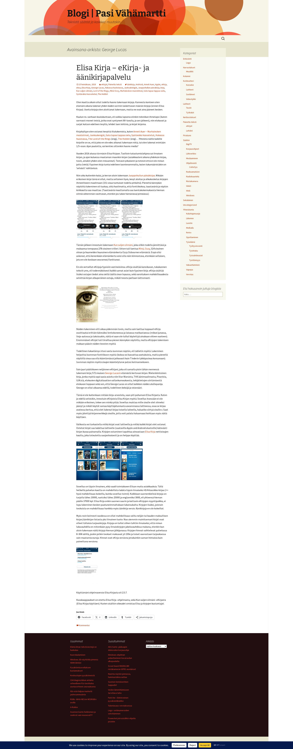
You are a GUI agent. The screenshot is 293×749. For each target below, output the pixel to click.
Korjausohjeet (192, 148)
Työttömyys (194, 260)
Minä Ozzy (114, 90)
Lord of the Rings (101, 90)
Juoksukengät (130, 87)
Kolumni (186, 76)
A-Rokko (74, 707)
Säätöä (186, 140)
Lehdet (189, 130)
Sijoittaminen (192, 237)
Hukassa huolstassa (114, 87)
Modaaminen (192, 158)
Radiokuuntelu (192, 176)
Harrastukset (189, 67)
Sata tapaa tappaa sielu (154, 90)
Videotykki (191, 99)
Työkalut (190, 112)
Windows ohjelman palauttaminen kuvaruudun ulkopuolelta (120, 658)
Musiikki (189, 71)
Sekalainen (188, 200)
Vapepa (189, 269)
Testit (188, 107)
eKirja (164, 84)
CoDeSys (193, 167)
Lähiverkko (191, 153)
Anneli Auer (149, 84)
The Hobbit (103, 94)
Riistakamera (192, 181)
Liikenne (190, 218)
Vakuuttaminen (193, 265)
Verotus (189, 274)
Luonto (189, 223)
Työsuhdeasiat (196, 255)
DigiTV (189, 144)
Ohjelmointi (191, 163)
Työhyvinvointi (195, 246)
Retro (188, 232)
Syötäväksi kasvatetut (86, 94)
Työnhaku (193, 250)
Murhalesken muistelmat (131, 90)
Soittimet (190, 94)
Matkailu (190, 227)
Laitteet (189, 89)
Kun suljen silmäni (84, 90)
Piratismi (187, 135)
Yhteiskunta (188, 209)
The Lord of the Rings (99, 138)
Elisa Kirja (86, 87)
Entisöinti (187, 58)
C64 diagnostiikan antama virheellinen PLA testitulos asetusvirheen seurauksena (83, 683)
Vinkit (188, 186)
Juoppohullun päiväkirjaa (141, 175)
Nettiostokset (189, 117)
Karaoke (190, 85)
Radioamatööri (193, 171)
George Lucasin (113, 372)
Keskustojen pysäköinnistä (82, 675)
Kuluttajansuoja (193, 213)
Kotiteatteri (188, 81)
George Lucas (97, 87)
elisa (78, 87)
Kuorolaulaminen (77, 654)
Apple (157, 84)
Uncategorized (190, 205)
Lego (188, 62)
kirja (162, 87)
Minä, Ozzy (144, 248)
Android (139, 84)
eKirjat (104, 84)
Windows (190, 195)
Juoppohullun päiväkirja (148, 87)
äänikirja (131, 84)
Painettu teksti (115, 84)
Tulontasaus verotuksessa (120, 705)
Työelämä (190, 242)
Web (188, 190)
